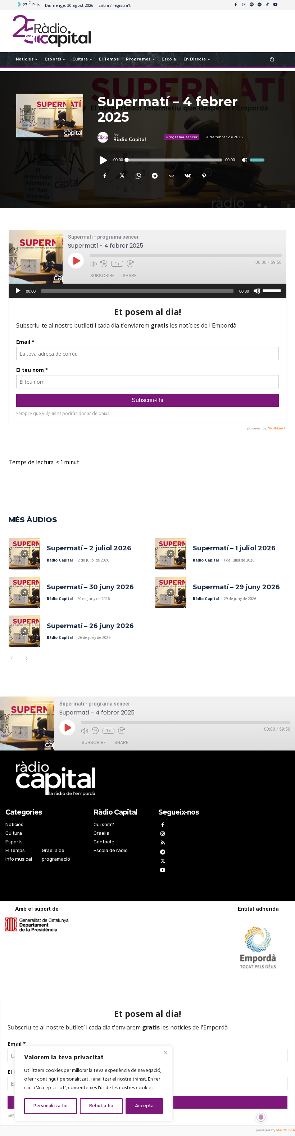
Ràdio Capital (129, 139)
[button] (272, 59)
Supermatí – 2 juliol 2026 (89, 548)
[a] (107, 778)
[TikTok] (267, 5)
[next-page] (24, 659)
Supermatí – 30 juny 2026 (90, 587)
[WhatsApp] (138, 175)
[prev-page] (13, 659)
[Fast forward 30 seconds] (130, 263)
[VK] (187, 175)
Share (129, 275)
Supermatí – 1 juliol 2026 (234, 548)
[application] (180, 160)
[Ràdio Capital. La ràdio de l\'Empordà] (52, 31)
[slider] (257, 159)
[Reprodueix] (103, 160)
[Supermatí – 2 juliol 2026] (24, 554)
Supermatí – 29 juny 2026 (236, 587)
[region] (93, 1084)
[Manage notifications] (261, 1117)
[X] (121, 175)
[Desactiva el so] (244, 160)
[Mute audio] (93, 264)
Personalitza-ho (50, 1106)
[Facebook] (236, 5)
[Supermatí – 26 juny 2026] (24, 631)
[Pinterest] (204, 175)
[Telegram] (259, 5)
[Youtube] (275, 5)
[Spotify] (251, 5)
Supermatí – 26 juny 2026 (90, 626)
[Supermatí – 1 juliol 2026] (170, 554)
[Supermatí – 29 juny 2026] (170, 592)
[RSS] (162, 843)
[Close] (165, 1052)
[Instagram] (244, 5)
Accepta (144, 1106)
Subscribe (102, 275)
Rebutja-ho (101, 1106)
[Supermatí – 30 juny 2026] (24, 592)
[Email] (171, 175)
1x (117, 263)
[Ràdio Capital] (105, 137)
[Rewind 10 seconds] (104, 263)
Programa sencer (182, 137)
